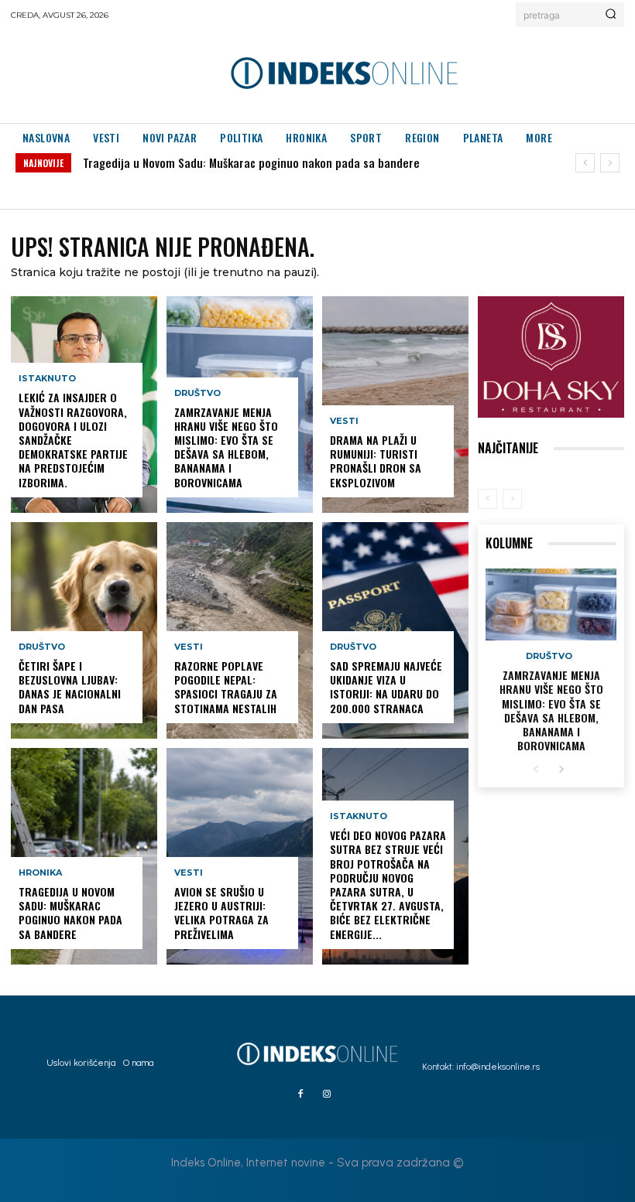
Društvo (42, 647)
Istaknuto (47, 378)
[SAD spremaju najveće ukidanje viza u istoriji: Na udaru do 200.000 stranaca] (395, 630)
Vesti (188, 647)
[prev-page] (487, 499)
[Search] (610, 14)
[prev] (585, 162)
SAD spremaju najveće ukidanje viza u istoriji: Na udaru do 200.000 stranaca (386, 686)
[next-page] (561, 770)
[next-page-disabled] (512, 499)
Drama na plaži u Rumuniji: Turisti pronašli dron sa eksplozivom (375, 461)
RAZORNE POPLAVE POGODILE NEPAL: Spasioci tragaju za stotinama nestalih (225, 686)
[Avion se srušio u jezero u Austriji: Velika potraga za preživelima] (239, 856)
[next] (610, 162)
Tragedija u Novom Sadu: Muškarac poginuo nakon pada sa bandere (251, 162)
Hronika (40, 873)
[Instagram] (327, 1094)
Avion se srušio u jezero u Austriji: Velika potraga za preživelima (221, 912)
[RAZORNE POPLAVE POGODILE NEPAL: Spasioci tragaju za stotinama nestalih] (239, 630)
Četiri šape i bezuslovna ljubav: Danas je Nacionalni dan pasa (70, 686)
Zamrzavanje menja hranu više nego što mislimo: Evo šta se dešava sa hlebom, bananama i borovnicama (226, 447)
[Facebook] (300, 1094)
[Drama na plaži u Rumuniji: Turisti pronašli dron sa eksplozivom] (395, 404)
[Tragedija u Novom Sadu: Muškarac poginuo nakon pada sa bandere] (84, 856)
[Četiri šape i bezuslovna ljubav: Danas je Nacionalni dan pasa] (84, 630)
